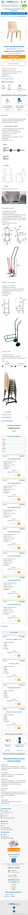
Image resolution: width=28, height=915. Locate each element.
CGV (3, 825)
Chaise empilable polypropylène (20, 106)
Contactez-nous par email (8, 818)
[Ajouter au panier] (19, 475)
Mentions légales (6, 827)
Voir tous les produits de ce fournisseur (14, 754)
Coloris (4, 449)
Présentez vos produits (8, 838)
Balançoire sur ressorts (7, 745)
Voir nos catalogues (13, 850)
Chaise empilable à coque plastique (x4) (8, 106)
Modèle (4, 444)
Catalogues (5, 834)
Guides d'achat (5, 836)
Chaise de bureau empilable (8, 16)
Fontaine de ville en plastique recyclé (19, 745)
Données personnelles (8, 829)
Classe (4, 439)
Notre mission (5, 823)
